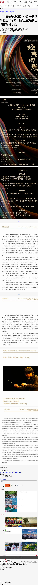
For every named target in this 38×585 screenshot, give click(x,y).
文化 (29, 6)
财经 (30, 2)
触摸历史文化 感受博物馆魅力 (8, 531)
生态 (13, 6)
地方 (1, 6)
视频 (25, 2)
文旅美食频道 (10, 12)
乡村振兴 (7, 6)
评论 (20, 2)
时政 (8, 2)
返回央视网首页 (5, 472)
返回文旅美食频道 (16, 472)
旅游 (34, 6)
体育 (35, 2)
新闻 (15, 2)
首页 (3, 2)
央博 (24, 6)
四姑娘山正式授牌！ (25, 539)
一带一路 (18, 6)
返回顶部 (3, 479)
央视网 (2, 12)
